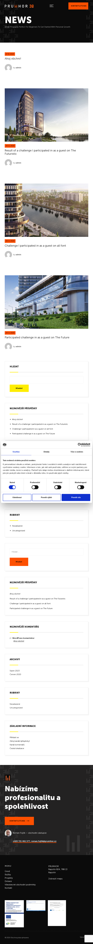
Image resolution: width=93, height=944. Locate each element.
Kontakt (8, 888)
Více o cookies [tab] (77, 452)
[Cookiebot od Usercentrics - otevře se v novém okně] (79, 445)
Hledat (14, 366)
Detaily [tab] (47, 452)
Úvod (7, 871)
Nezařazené (17, 526)
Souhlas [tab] (16, 452)
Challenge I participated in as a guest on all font (35, 245)
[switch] (35, 487)
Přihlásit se (14, 737)
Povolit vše (76, 497)
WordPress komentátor (23, 638)
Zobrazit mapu (55, 878)
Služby (8, 874)
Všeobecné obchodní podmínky (20, 884)
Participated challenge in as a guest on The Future (37, 337)
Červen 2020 (15, 674)
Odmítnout (17, 497)
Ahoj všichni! (13, 58)
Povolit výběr (46, 497)
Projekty (9, 878)
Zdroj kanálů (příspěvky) (20, 741)
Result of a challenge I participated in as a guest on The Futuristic (40, 152)
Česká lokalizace (17, 748)
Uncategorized (18, 530)
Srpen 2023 (15, 671)
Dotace (8, 881)
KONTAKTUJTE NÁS (17, 821)
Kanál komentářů (17, 745)
